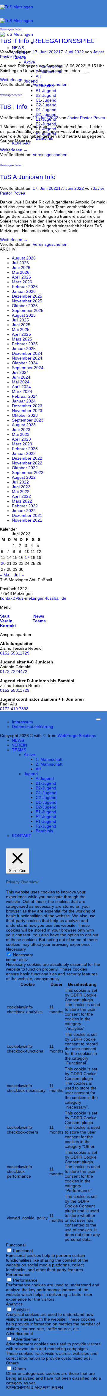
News (38, 616)
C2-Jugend (46, 104)
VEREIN (19, 745)
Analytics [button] (14, 1304)
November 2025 (27, 301)
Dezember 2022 (27, 458)
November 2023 (27, 410)
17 (27, 557)
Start (5, 616)
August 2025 (24, 315)
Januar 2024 (24, 401)
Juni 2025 (21, 324)
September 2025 (27, 310)
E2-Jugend (46, 124)
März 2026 (22, 281)
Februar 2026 (25, 286)
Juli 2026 (20, 262)
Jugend (31, 81)
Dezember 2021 (27, 515)
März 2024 (22, 391)
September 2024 (27, 367)
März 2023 (22, 444)
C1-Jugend (46, 100)
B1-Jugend (46, 90)
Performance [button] (18, 1274)
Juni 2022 (21, 486)
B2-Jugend (46, 95)
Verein (6, 620)
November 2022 (27, 463)
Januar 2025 (24, 348)
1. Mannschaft (49, 759)
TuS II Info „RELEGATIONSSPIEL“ (48, 40)
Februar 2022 (25, 505)
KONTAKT (21, 835)
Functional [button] (16, 1245)
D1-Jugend (46, 109)
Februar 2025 (25, 343)
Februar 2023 (25, 448)
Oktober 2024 (25, 362)
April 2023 (21, 439)
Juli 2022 (20, 482)
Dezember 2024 (27, 353)
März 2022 (22, 501)
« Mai (5, 575)
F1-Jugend (46, 821)
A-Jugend (45, 778)
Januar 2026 (24, 291)
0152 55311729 (14, 653)
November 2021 (27, 520)
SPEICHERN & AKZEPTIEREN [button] (34, 1387)
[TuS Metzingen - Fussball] (16, 20)
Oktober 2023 (25, 415)
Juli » (19, 575)
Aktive (29, 62)
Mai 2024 (20, 382)
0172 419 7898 (14, 708)
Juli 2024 (20, 372)
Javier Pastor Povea (86, 117)
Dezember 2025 (27, 296)
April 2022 (21, 496)
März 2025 (22, 339)
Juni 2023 (21, 429)
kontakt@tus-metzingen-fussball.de (33, 598)
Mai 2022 (20, 491)
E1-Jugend (46, 811)
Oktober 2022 (25, 467)
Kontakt (8, 625)
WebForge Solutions (77, 735)
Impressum (22, 721)
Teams (39, 620)
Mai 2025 (20, 329)
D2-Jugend (46, 114)
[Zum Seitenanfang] (98, 719)
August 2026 (24, 258)
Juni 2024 (21, 377)
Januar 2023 (24, 453)
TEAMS (19, 749)
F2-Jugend (46, 826)
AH (38, 76)
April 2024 (21, 386)
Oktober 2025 (25, 305)
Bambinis (44, 830)
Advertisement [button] (19, 1333)
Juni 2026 (21, 267)
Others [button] (12, 1363)
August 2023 (24, 424)
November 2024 (27, 358)
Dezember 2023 (27, 405)
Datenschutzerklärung (32, 726)
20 (3, 563)
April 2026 (21, 277)
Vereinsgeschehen (11, 29)
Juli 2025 (20, 320)
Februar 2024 (25, 396)
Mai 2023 (20, 434)
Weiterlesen (14, 79)
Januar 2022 (24, 510)
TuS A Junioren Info (28, 176)
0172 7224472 (13, 671)
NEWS (18, 47)
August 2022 (24, 477)
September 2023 (27, 420)
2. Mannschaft (49, 764)
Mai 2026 (20, 272)
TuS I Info (13, 106)
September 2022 (27, 472)
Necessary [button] (16, 949)
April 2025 (21, 334)
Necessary (23, 954)
